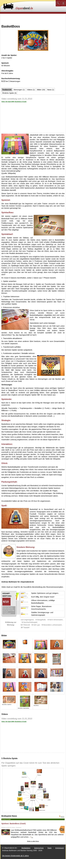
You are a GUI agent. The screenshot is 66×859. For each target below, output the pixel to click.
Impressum (59, 848)
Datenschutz (39, 848)
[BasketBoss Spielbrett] (9, 702)
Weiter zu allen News (33, 841)
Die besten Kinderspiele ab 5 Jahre (15, 856)
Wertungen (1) (19, 90)
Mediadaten (25, 848)
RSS (62, 817)
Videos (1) (31, 90)
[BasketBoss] (40, 703)
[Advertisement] (33, 19)
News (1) (50, 90)
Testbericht (6, 90)
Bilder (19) (41, 90)
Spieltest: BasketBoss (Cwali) (13, 823)
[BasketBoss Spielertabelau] (25, 706)
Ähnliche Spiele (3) (9, 93)
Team (49, 848)
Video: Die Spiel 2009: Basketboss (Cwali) (13, 101)
